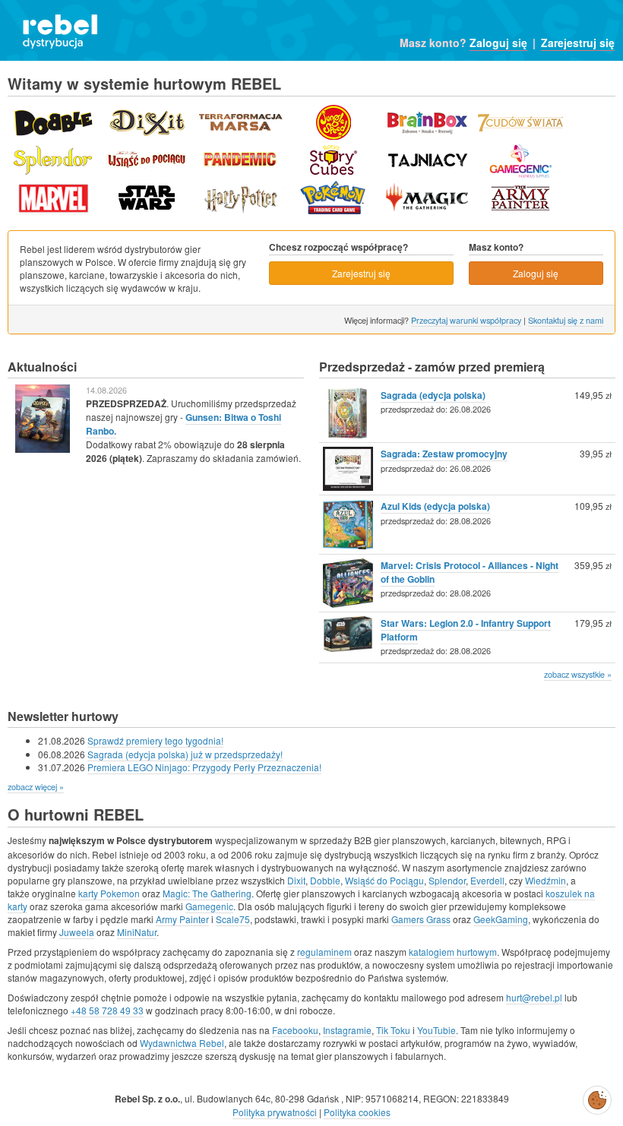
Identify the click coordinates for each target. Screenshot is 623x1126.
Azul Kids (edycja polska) (435, 506)
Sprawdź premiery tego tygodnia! (155, 740)
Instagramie (347, 1029)
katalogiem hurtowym (453, 951)
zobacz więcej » (36, 786)
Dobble (325, 880)
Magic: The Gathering (207, 893)
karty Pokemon (109, 893)
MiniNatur (137, 931)
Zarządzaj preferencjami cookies (597, 1097)
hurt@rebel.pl (534, 997)
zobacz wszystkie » (578, 674)
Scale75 (233, 919)
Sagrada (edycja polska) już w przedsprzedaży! (185, 754)
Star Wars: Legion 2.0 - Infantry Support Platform (466, 630)
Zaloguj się (498, 42)
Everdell (487, 880)
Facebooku (295, 1029)
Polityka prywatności (274, 1111)
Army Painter (182, 919)
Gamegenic (209, 906)
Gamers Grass (421, 919)
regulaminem (324, 951)
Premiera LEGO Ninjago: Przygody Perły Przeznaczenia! (204, 767)
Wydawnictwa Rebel (182, 1042)
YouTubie (436, 1029)
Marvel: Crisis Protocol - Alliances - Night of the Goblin (469, 572)
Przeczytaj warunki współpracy (466, 320)
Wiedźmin (545, 880)
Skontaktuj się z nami (565, 320)
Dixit (296, 880)
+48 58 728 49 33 (107, 1010)
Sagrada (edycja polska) (433, 395)
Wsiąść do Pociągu (384, 880)
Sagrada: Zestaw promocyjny (444, 453)
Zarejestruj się (578, 42)
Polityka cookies (357, 1111)
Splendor (447, 880)
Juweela (76, 931)
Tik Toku (393, 1029)
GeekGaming (500, 919)
